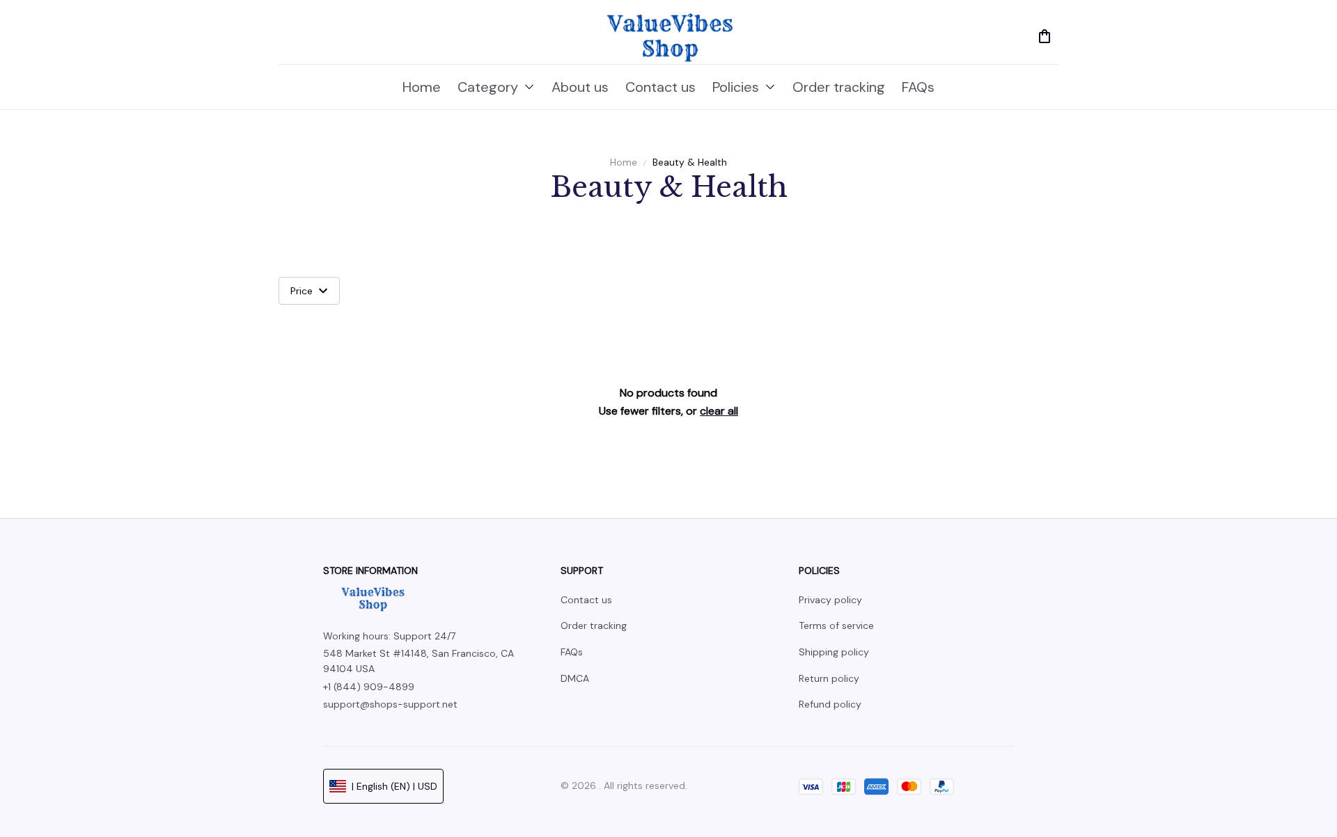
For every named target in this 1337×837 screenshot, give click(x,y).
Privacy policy (830, 599)
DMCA (575, 678)
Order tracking (594, 625)
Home (623, 162)
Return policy (829, 678)
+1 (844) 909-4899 (368, 686)
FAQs (572, 652)
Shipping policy (834, 652)
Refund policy (830, 704)
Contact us (586, 599)
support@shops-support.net (390, 704)
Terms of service (836, 625)
